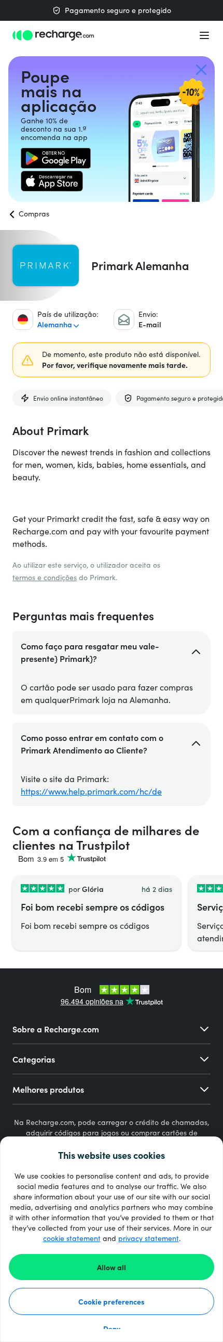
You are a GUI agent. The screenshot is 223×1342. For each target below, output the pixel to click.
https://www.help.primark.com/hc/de (91, 791)
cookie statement (72, 1238)
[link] (56, 158)
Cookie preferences (111, 1301)
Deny (111, 1328)
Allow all (111, 1267)
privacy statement (148, 1238)
